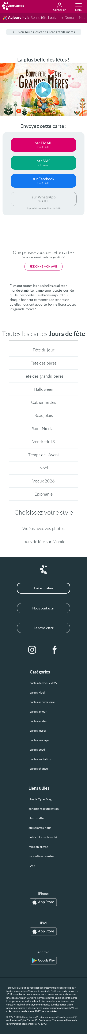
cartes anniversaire (42, 702)
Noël (43, 468)
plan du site (36, 818)
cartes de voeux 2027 (43, 683)
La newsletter (43, 628)
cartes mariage (39, 740)
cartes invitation (40, 759)
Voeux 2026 (43, 481)
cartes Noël (37, 692)
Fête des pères (43, 363)
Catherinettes (43, 402)
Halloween (43, 389)
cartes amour (38, 711)
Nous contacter (43, 608)
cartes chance (39, 768)
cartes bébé (37, 749)
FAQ (32, 865)
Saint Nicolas (43, 428)
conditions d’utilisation (44, 808)
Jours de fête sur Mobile (43, 541)
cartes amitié (38, 721)
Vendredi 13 (43, 441)
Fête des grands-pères (43, 376)
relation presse (38, 846)
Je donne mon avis (43, 266)
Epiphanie (43, 494)
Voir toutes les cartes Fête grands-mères (46, 32)
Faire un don (43, 588)
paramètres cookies (41, 856)
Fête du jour (43, 350)
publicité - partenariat (43, 837)
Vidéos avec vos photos (43, 528)
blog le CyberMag (40, 799)
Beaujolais (43, 415)
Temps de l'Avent (43, 454)
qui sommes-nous (40, 827)
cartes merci (38, 730)
